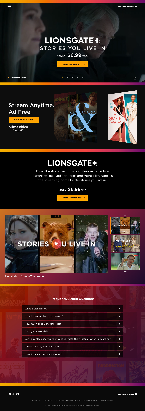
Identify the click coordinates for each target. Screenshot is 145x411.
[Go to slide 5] (82, 77)
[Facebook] (17, 394)
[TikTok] (13, 394)
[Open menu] (10, 6)
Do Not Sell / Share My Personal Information (67, 400)
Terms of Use (36, 400)
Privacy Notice (47, 400)
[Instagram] (9, 394)
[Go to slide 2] (67, 77)
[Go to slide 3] (72, 77)
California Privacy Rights (90, 400)
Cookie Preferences (107, 400)
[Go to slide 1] (62, 77)
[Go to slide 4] (77, 77)
